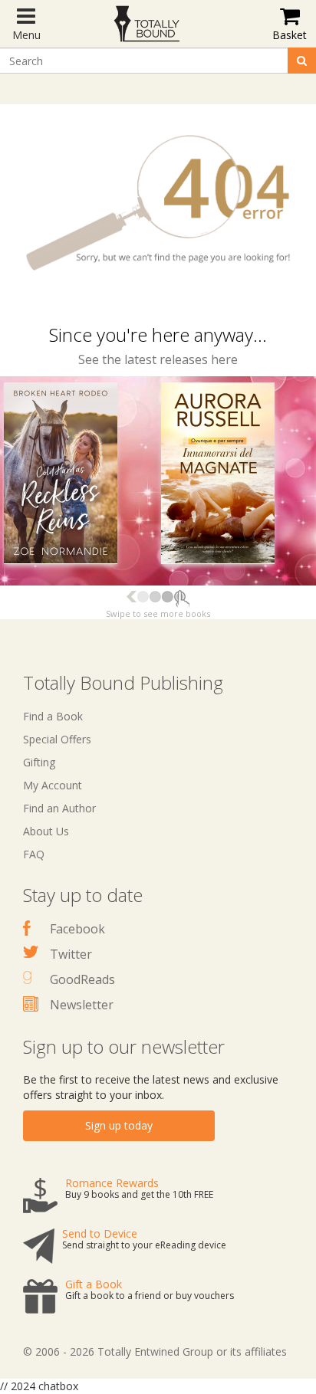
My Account (52, 785)
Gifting (39, 762)
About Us (46, 831)
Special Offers (57, 739)
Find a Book (53, 716)
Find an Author (59, 808)
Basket (289, 35)
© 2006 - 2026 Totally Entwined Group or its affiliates (155, 1351)
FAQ (33, 854)
